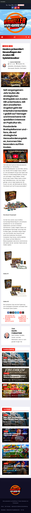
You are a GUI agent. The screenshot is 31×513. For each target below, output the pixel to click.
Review (12, 388)
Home (2, 506)
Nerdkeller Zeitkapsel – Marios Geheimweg (13, 451)
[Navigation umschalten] (14, 37)
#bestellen (11, 66)
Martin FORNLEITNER (15, 62)
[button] (26, 37)
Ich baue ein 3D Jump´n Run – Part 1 (15, 467)
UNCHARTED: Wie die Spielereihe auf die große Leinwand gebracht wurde (10, 318)
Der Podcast (7, 506)
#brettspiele (17, 66)
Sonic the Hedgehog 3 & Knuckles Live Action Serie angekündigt (22, 318)
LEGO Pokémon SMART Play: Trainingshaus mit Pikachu (14, 392)
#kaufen (17, 68)
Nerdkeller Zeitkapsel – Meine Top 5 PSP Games (15, 434)
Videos (17, 388)
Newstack (24, 501)
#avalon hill (21, 64)
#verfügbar (23, 68)
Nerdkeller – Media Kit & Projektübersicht (10, 509)
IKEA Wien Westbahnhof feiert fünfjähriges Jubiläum (14, 361)
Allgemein (5, 46)
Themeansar (15, 503)
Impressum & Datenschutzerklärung (20, 506)
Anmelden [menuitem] (3, 1)
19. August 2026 (9, 421)
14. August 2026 (9, 470)
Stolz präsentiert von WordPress (10, 501)
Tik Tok (22, 509)
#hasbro (23, 66)
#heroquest (11, 68)
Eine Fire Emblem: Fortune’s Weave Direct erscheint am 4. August (15, 377)
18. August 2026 (9, 437)
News (11, 46)
